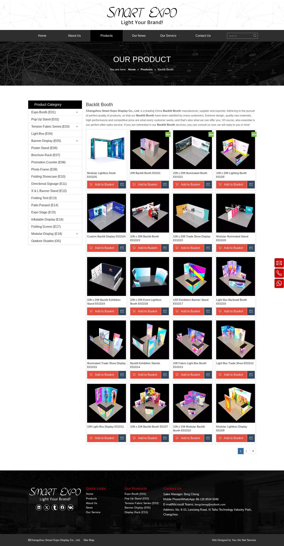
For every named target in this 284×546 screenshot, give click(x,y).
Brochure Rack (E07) (45, 155)
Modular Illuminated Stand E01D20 (232, 238)
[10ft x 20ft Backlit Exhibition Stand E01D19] (106, 276)
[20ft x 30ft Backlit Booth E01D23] (149, 212)
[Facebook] (63, 507)
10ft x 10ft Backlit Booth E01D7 (149, 426)
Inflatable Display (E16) (47, 219)
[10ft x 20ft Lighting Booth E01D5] (235, 149)
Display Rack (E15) (136, 512)
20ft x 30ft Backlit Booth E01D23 (144, 238)
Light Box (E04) (42, 133)
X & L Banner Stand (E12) (49, 191)
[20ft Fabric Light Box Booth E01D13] (192, 339)
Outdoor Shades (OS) (46, 241)
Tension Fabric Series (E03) (50, 126)
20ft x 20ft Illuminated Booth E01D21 (190, 174)
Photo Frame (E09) (44, 169)
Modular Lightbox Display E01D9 (231, 428)
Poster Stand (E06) (44, 148)
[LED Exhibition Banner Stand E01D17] (192, 276)
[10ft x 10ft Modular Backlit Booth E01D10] (192, 403)
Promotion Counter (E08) (48, 162)
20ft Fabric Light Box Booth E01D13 (189, 365)
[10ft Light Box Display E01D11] (106, 403)
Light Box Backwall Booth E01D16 (231, 301)
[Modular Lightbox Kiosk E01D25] (106, 149)
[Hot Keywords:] (255, 35)
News (89, 507)
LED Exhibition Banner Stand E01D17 (190, 301)
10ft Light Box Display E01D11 (105, 426)
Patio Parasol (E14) (44, 205)
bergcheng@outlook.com (210, 504)
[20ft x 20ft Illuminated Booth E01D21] (192, 149)
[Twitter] (47, 507)
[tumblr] (55, 507)
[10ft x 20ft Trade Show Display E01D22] (192, 212)
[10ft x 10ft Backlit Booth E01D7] (149, 403)
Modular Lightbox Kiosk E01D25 (101, 174)
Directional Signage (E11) (49, 183)
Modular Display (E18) (46, 233)
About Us (91, 503)
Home (89, 493)
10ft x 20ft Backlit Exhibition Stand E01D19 (104, 301)
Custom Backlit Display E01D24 (106, 236)
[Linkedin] (39, 507)
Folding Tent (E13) (44, 198)
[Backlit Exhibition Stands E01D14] (149, 339)
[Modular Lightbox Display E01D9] (235, 403)
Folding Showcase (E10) (48, 176)
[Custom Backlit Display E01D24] (106, 212)
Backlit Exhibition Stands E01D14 (145, 365)
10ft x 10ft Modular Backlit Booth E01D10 (189, 428)
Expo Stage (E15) (43, 212)
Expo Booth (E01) (43, 112)
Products (91, 498)
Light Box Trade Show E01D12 (235, 363)
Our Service (93, 512)
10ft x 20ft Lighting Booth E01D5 (231, 174)
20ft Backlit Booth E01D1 (145, 173)
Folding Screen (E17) (46, 226)
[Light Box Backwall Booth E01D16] (235, 276)
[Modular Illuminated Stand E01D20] (235, 212)
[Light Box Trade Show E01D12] (235, 339)
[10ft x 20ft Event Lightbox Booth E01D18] (149, 276)
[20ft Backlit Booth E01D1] (149, 149)
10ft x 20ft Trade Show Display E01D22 (191, 238)
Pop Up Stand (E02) (45, 119)
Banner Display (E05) (46, 140)
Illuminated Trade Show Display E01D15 (106, 365)
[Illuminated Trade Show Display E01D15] (106, 339)
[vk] (70, 507)
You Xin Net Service (244, 540)
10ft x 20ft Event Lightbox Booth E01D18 (145, 301)
